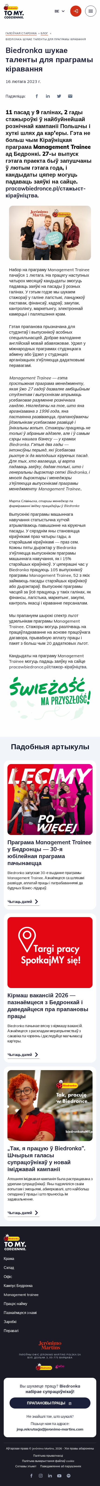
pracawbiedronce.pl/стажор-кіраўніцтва (47, 666)
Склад (9, 1267)
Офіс (8, 1276)
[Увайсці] (75, 11)
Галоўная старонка (21, 33)
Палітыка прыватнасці (48, 1455)
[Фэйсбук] (37, 96)
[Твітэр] (59, 96)
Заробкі (10, 1321)
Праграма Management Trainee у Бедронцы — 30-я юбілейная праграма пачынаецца (49, 852)
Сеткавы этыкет (26, 1466)
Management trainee (21, 1294)
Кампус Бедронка (18, 1285)
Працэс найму (15, 1303)
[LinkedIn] (48, 96)
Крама (9, 1258)
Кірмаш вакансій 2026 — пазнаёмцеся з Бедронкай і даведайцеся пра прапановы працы (47, 1005)
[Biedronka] (44, 1366)
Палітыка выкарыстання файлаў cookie (48, 1461)
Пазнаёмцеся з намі (20, 1312)
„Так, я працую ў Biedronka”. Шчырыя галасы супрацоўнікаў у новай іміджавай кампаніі (46, 1159)
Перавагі (11, 1330)
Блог (44, 33)
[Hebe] (60, 1367)
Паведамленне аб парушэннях (60, 1466)
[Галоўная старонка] (15, 1242)
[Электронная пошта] (70, 96)
